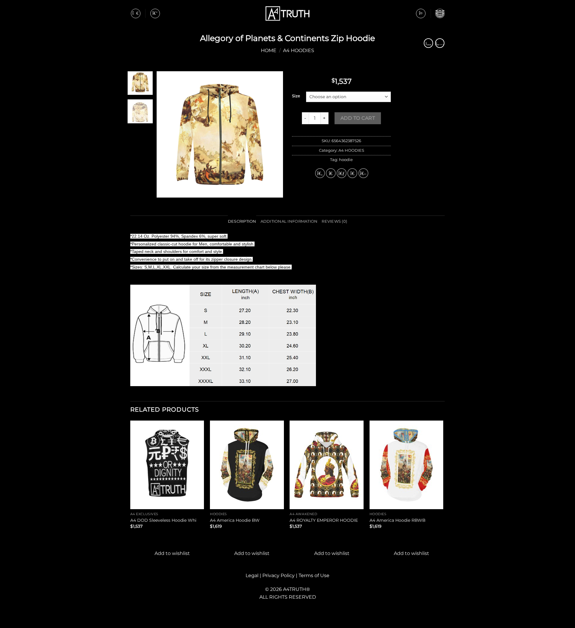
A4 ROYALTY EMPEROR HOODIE (324, 520)
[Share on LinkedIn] (363, 173)
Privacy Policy (279, 575)
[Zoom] (164, 190)
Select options (151, 536)
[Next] (273, 134)
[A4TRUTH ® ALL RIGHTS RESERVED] (287, 14)
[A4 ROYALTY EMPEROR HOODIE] (327, 465)
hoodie (346, 159)
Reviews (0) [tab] (334, 221)
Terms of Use (314, 575)
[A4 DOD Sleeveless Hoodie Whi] (167, 465)
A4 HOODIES (298, 50)
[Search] (155, 13)
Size (296, 96)
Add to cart (358, 118)
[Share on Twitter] (331, 173)
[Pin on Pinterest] (352, 173)
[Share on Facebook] (320, 173)
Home (268, 50)
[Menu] (135, 13)
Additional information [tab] (289, 221)
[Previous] (166, 134)
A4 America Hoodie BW (235, 520)
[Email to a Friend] (341, 173)
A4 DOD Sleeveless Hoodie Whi (163, 520)
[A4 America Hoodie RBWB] (407, 465)
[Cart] (440, 13)
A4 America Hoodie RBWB (398, 520)
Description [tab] (242, 221)
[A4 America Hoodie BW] (247, 465)
